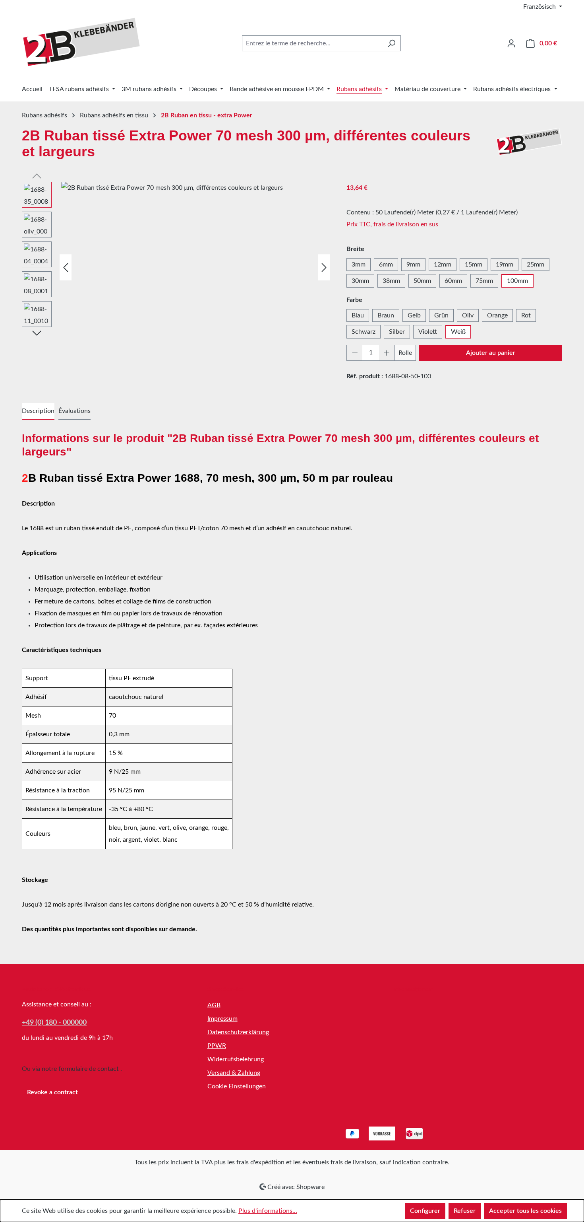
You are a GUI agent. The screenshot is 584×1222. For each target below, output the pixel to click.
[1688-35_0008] (196, 267)
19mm (504, 264)
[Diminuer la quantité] (354, 353)
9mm (413, 264)
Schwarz (363, 332)
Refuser (465, 1211)
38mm (391, 281)
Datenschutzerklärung (238, 1032)
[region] (176, 267)
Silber (397, 332)
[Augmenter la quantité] (387, 353)
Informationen (413, 989)
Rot (526, 315)
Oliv (468, 315)
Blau (358, 315)
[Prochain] (324, 267)
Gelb (414, 315)
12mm (442, 264)
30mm (360, 281)
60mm (453, 281)
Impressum (222, 1019)
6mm (386, 264)
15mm (473, 264)
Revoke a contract (52, 1092)
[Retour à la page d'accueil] (81, 42)
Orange (497, 315)
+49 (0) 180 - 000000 (54, 1022)
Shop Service (225, 989)
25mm (535, 264)
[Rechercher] (391, 43)
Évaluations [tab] (74, 411)
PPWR (216, 1046)
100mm (517, 281)
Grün (441, 315)
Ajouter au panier (490, 353)
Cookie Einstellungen (236, 1086)
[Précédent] (66, 267)
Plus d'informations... (267, 1211)
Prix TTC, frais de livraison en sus (392, 224)
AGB (213, 1005)
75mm (484, 281)
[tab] (38, 411)
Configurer (425, 1211)
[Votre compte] (511, 43)
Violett (427, 332)
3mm (358, 264)
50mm (422, 281)
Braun (385, 315)
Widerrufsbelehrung (235, 1059)
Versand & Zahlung (233, 1073)
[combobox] (312, 43)
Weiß (458, 332)
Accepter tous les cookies (525, 1211)
